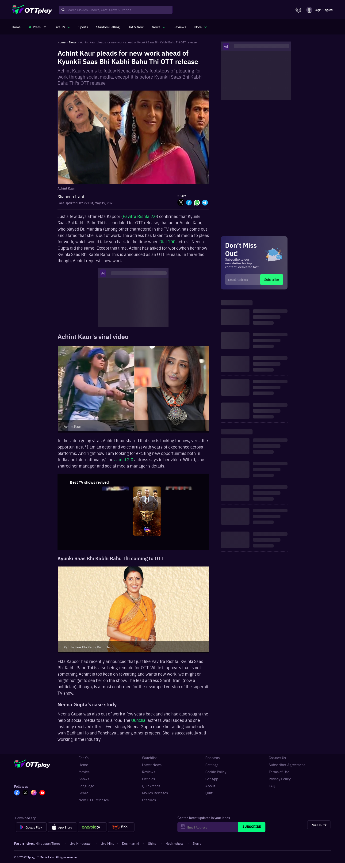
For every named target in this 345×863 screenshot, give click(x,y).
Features (149, 800)
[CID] (147, 534)
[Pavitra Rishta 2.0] (115, 534)
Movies (84, 771)
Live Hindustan (80, 843)
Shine (152, 843)
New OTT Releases (94, 800)
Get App (211, 778)
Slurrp (196, 843)
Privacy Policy (280, 778)
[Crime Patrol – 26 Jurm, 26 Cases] (179, 534)
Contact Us (277, 757)
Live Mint (107, 843)
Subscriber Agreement (287, 764)
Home (83, 764)
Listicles (148, 778)
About (210, 785)
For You (85, 757)
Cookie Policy (215, 771)
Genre (83, 793)
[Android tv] (92, 827)
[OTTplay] (32, 10)
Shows (84, 778)
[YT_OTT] (42, 793)
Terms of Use (279, 771)
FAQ (272, 785)
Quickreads (151, 785)
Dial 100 (167, 241)
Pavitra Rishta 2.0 (140, 216)
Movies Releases (155, 793)
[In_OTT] (34, 793)
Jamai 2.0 (123, 459)
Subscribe (271, 279)
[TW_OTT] (25, 793)
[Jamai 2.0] (84, 534)
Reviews (148, 771)
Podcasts (212, 757)
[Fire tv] (121, 827)
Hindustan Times (48, 843)
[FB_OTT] (17, 793)
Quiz (209, 793)
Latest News (151, 764)
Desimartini (130, 843)
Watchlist (149, 757)
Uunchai (139, 720)
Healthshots (174, 843)
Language (86, 785)
